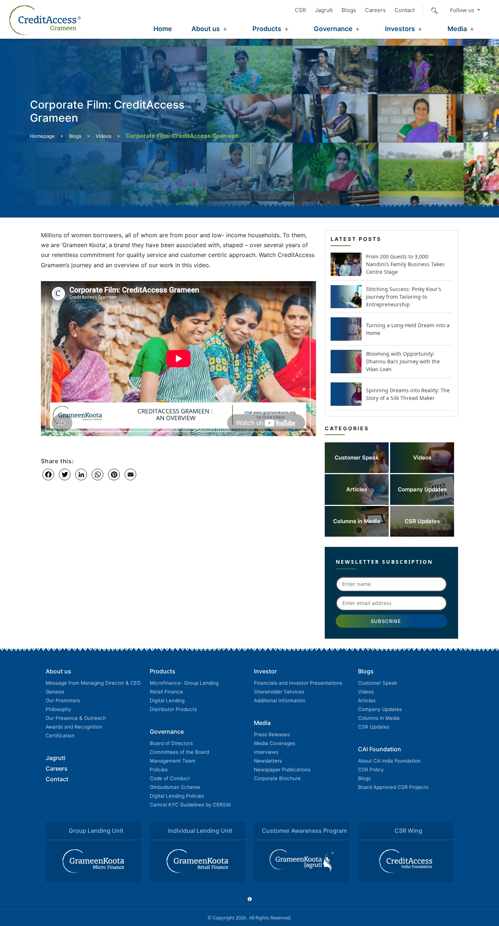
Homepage (42, 136)
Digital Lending (167, 700)
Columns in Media (379, 718)
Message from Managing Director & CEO (93, 683)
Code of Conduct (170, 778)
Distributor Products (173, 709)
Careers (375, 10)
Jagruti (324, 10)
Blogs (349, 10)
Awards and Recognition (74, 727)
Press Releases (272, 734)
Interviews (266, 752)
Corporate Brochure (277, 778)
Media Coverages (274, 743)
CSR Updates (373, 727)
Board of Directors (171, 743)
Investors (400, 29)
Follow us (463, 10)
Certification (60, 735)
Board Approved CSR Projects (393, 787)
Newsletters (268, 761)
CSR (300, 10)
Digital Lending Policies (177, 796)
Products (266, 29)
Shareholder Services (279, 692)
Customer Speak (377, 683)
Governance (333, 29)
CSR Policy (371, 769)
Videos (103, 136)
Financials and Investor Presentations (298, 683)
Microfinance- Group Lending (184, 683)
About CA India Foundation (389, 761)
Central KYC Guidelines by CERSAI (190, 805)
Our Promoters (63, 700)
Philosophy (58, 709)
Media (457, 29)
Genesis (55, 692)
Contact (405, 10)
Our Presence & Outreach (76, 718)
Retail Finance (166, 692)
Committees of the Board (179, 752)
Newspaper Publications (282, 769)
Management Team (172, 761)
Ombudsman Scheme (175, 787)
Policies (159, 769)
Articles (367, 700)
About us (205, 29)
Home (162, 29)
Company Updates (380, 709)
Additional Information (279, 700)
